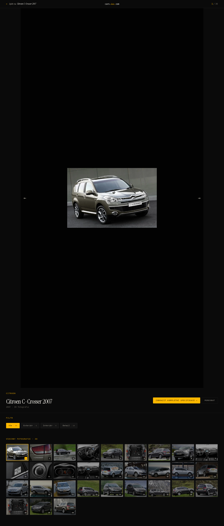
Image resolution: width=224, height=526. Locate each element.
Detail (69, 426)
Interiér (49, 426)
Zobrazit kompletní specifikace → (176, 400)
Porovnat (210, 400)
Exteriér (30, 426)
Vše (13, 426)
